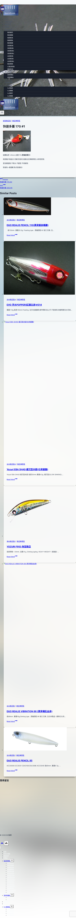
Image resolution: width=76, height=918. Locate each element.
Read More (12, 235)
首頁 (6, 19)
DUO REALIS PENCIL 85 (19, 760)
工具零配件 (9, 80)
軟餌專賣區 (10, 40)
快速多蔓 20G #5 (6, 187)
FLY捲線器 (10, 90)
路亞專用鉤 (10, 63)
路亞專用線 (10, 43)
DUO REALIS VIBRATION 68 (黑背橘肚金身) (29, 711)
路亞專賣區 (16, 121)
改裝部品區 (9, 82)
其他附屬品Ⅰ (10, 74)
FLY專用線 (10, 96)
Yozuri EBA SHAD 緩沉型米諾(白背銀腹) (27, 469)
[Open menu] (2, 113)
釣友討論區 (9, 22)
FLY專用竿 (10, 93)
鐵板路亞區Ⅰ (10, 69)
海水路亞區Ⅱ (10, 48)
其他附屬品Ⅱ (10, 77)
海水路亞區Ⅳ (10, 53)
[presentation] (40, 206)
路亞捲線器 (10, 35)
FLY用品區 (10, 88)
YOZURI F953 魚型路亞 (19, 546)
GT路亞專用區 (11, 66)
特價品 (7, 27)
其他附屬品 (7, 895)
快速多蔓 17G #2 (6, 181)
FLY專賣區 (7, 907)
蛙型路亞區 (10, 37)
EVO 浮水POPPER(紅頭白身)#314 (24, 304)
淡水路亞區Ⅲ (10, 61)
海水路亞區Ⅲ (10, 50)
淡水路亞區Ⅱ (10, 58)
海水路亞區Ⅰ (10, 45)
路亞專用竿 (10, 32)
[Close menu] (0, 847)
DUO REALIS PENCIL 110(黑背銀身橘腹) (27, 225)
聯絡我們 (8, 24)
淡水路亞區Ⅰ (10, 56)
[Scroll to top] (2, 844)
